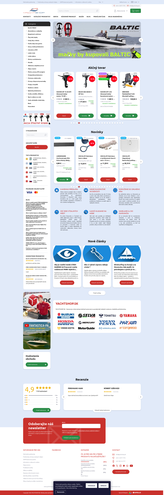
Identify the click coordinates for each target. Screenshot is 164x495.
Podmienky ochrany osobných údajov (47, 2)
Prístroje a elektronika (34, 78)
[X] (117, 465)
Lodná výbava (32, 56)
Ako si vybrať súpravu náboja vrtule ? (36, 213)
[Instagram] (120, 465)
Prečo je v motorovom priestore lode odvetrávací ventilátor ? (36, 248)
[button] (56, 40)
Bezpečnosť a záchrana (34, 34)
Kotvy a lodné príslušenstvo (36, 46)
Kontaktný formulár (121, 471)
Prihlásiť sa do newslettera (71, 437)
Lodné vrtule (31, 53)
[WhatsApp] (127, 465)
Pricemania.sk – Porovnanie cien (111, 486)
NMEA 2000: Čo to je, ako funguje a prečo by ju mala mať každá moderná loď (36, 244)
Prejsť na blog (97, 293)
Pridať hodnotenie (32, 364)
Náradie (30, 62)
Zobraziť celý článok (67, 282)
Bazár (29, 103)
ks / (37, 147)
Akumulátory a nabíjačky (35, 31)
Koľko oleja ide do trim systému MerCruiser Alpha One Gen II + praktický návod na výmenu (35, 239)
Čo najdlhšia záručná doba (87, 467)
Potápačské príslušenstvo (35, 75)
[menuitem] (27, 16)
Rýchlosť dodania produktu (88, 471)
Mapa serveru (26, 465)
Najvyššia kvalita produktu (88, 463)
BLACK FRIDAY (32, 28)
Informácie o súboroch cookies (83, 2)
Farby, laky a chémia (33, 40)
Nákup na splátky (27, 470)
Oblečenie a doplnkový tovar (36, 65)
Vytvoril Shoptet (123, 492)
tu (76, 488)
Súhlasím (103, 485)
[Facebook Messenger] (124, 465)
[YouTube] (131, 465)
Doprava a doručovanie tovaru (31, 473)
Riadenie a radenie (33, 87)
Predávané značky (28, 467)
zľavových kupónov (72, 432)
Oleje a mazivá (32, 68)
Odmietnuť (91, 485)
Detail (64, 179)
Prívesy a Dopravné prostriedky (37, 81)
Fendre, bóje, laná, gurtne (35, 43)
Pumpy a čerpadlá (33, 84)
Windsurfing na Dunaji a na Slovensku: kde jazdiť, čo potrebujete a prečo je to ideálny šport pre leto (36, 217)
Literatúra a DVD (32, 50)
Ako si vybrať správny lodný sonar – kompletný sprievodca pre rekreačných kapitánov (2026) (37, 234)
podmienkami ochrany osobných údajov (88, 430)
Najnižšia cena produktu (87, 460)
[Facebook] (113, 465)
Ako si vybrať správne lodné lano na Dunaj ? (36, 229)
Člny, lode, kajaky (33, 37)
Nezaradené (31, 106)
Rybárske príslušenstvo (34, 90)
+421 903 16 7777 (120, 461)
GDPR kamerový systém (66, 2)
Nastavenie (60, 492)
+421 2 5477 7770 (120, 458)
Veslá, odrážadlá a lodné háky (36, 100)
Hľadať (97, 11)
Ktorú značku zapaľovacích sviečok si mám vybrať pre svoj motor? (36, 221)
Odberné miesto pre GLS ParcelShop (33, 478)
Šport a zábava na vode (34, 97)
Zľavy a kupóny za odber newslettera (33, 481)
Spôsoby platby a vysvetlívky (30, 475)
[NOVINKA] (86, 145)
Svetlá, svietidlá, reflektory (35, 94)
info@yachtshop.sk (121, 454)
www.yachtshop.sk (49, 486)
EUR (135, 2)
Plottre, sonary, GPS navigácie (36, 72)
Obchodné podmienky (29, 2)
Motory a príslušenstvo (34, 59)
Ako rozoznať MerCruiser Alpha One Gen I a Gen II (36, 225)
